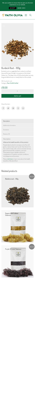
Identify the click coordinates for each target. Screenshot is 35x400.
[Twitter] (8, 108)
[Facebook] (3, 108)
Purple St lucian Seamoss (13, 249)
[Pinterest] (13, 108)
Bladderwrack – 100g (11, 179)
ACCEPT (12, 8)
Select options (28, 240)
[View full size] (4, 26)
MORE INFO (21, 8)
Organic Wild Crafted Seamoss (11, 214)
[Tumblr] (18, 108)
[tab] (17, 121)
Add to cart (17, 96)
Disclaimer (6, 130)
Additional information (9, 125)
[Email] (23, 108)
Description (6, 121)
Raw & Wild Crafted (12, 83)
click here (10, 159)
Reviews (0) (6, 134)
